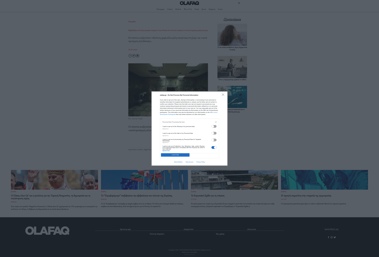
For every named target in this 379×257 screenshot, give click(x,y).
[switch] (214, 126)
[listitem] (189, 122)
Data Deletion (178, 162)
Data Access (189, 162)
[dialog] (189, 128)
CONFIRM (175, 155)
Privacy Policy (200, 162)
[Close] (224, 95)
